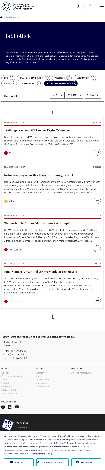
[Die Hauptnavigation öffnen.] (102, 6)
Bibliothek (11, 17)
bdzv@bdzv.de (18, 350)
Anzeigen (60, 78)
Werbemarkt (29, 83)
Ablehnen (19, 462)
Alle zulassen (86, 462)
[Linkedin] (9, 407)
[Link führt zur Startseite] (18, 6)
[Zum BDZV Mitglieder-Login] (89, 6)
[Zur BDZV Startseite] (1, 17)
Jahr (54, 95)
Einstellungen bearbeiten (52, 462)
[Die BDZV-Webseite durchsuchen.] (77, 6)
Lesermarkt (82, 78)
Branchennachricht (31, 78)
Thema (90, 95)
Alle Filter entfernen (59, 83)
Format (72, 95)
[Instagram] (3, 407)
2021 (6, 78)
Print (7, 83)
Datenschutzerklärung (42, 454)
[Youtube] (17, 407)
